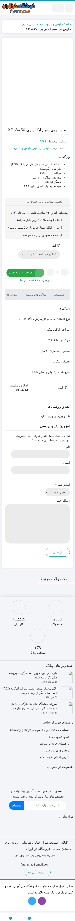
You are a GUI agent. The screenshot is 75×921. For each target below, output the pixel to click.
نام (67, 446)
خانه (68, 24)
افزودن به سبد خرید (21, 272)
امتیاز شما (62, 484)
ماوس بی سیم (31, 24)
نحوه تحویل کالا (59, 737)
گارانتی (55, 245)
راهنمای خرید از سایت (54, 743)
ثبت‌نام (16, 805)
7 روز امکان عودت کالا (54, 757)
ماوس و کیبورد (53, 24)
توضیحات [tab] (59, 294)
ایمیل (65, 462)
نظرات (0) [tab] (12, 294)
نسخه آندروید (36, 872)
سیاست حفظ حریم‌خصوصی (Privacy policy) (39, 730)
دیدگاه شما (62, 500)
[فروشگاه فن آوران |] (18, 8)
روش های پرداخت (57, 750)
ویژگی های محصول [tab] (36, 294)
